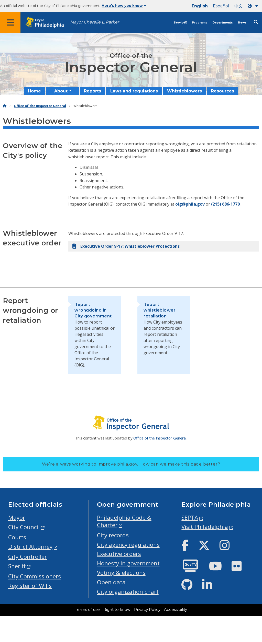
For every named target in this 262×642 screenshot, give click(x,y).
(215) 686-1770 (225, 204)
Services (180, 22)
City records (113, 535)
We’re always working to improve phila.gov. (131, 464)
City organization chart (128, 592)
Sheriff (17, 566)
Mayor (16, 517)
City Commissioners (34, 576)
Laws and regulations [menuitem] (134, 91)
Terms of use (87, 609)
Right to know (116, 609)
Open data (111, 582)
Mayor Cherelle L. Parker (94, 22)
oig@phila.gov (190, 204)
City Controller (27, 557)
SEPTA (189, 517)
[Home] (4, 106)
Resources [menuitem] (222, 91)
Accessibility (175, 609)
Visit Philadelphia (204, 527)
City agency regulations (128, 545)
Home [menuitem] (34, 91)
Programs (199, 22)
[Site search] (256, 22)
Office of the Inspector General (40, 106)
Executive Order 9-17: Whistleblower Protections (130, 246)
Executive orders (119, 554)
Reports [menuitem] (92, 91)
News (242, 22)
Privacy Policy (147, 609)
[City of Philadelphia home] (47, 22)
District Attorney (30, 547)
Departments (222, 22)
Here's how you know (122, 6)
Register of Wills (30, 586)
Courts (17, 537)
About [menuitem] (61, 91)
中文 (238, 6)
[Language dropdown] (254, 6)
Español (221, 6)
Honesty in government (128, 563)
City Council (24, 527)
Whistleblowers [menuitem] (184, 91)
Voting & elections (121, 573)
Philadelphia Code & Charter (124, 521)
